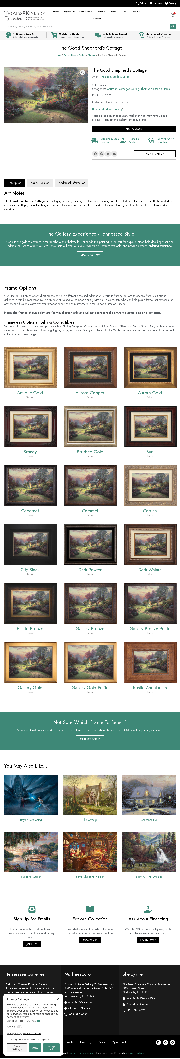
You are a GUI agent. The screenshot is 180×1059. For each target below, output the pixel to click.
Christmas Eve (149, 820)
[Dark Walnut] (150, 544)
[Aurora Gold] (150, 367)
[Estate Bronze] (30, 603)
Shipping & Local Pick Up (110, 140)
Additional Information (72, 183)
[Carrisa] (150, 485)
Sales (125, 11)
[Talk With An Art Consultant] (151, 140)
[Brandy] (30, 426)
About (135, 11)
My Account (119, 1042)
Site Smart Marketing (135, 1053)
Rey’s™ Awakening (31, 820)
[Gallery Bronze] (90, 603)
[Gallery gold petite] (90, 662)
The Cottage (90, 820)
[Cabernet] (30, 485)
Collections (84, 11)
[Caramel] (90, 485)
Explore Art (69, 11)
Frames (114, 11)
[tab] (14, 183)
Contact (97, 18)
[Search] (173, 26)
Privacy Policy (75, 1053)
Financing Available (133, 140)
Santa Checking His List (90, 877)
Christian (91, 55)
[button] (82, 72)
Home (56, 11)
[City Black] (30, 544)
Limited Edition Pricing (108, 109)
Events (69, 1042)
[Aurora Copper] (90, 367)
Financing (86, 1042)
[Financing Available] (123, 140)
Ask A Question (40, 183)
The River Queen (31, 877)
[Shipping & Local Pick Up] (95, 140)
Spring (135, 89)
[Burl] (150, 426)
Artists (100, 11)
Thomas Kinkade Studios (74, 55)
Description (14, 183)
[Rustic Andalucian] (150, 662)
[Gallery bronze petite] (150, 603)
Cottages (124, 89)
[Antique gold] (30, 367)
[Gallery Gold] (30, 662)
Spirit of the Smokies (149, 877)
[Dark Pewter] (90, 544)
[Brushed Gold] (90, 426)
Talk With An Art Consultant (165, 140)
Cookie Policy (89, 1053)
